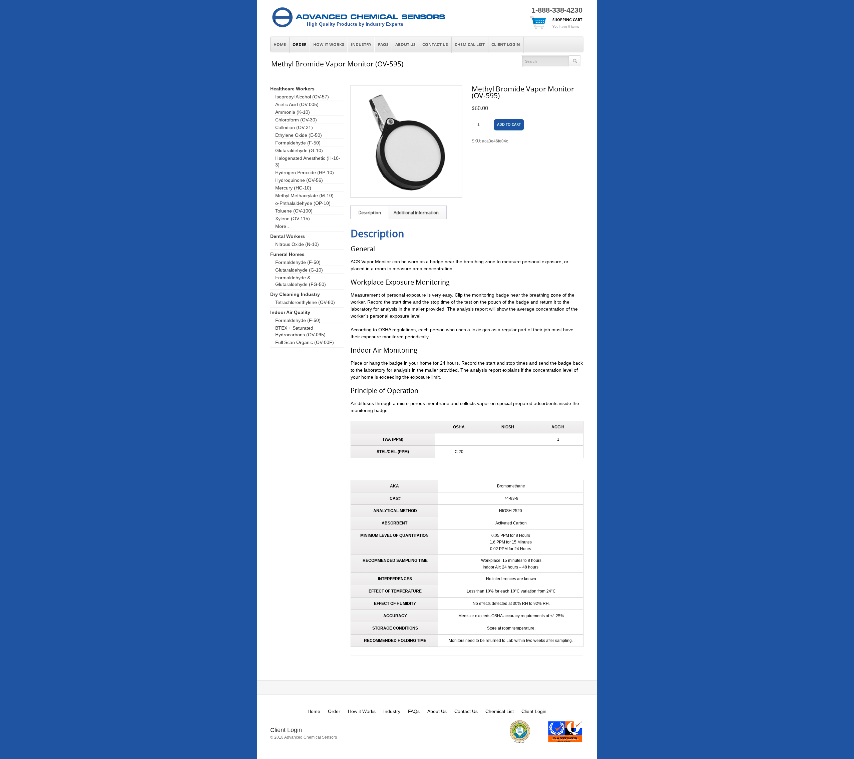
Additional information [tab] (416, 213)
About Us (405, 44)
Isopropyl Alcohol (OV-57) (302, 96)
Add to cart (509, 124)
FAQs (383, 44)
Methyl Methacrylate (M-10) (304, 195)
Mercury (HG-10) (293, 188)
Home (280, 44)
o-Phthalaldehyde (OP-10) (303, 203)
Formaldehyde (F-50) (298, 142)
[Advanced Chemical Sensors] (358, 27)
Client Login (505, 44)
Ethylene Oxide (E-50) (298, 135)
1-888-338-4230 (556, 10)
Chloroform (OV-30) (296, 119)
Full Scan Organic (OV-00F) (304, 342)
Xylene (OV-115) (292, 218)
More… (283, 226)
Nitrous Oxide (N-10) (297, 244)
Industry (361, 44)
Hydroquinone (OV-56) (299, 180)
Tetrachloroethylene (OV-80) (305, 302)
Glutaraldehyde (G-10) (299, 150)
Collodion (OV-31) (294, 127)
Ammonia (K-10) (292, 112)
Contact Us (435, 44)
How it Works (328, 44)
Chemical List (470, 44)
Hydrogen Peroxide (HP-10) (304, 172)
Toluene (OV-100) (294, 211)
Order (300, 44)
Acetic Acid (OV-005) (297, 104)
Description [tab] (369, 213)
